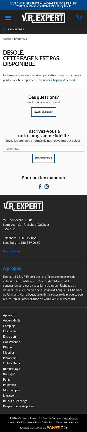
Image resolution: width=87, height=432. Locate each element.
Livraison (9, 395)
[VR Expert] (43, 18)
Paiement (9, 384)
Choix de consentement (66, 422)
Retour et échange (15, 401)
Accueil (7, 38)
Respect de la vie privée (19, 406)
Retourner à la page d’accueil (56, 80)
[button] (8, 18)
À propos (12, 268)
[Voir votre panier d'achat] (79, 18)
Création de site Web (31, 428)
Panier (7, 379)
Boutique (9, 374)
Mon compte (11, 390)
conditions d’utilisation (41, 422)
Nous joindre (43, 111)
